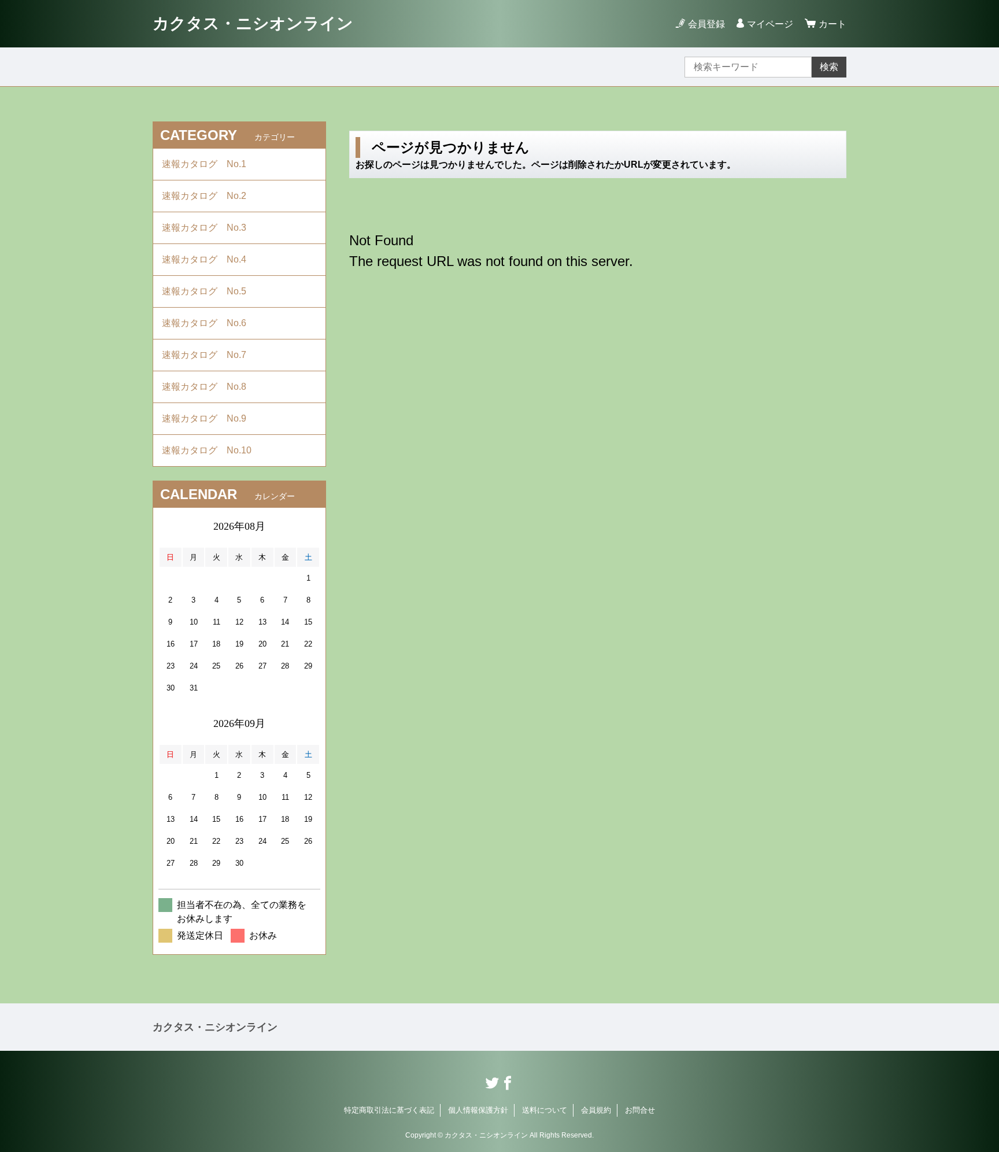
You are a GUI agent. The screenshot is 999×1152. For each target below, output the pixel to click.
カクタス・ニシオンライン (253, 23)
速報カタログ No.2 (209, 196)
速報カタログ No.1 (209, 164)
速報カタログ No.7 (209, 355)
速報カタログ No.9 (209, 418)
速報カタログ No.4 (209, 259)
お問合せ (640, 1110)
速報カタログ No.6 (210, 323)
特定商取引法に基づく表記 (389, 1110)
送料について (544, 1110)
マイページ (770, 24)
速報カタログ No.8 (209, 387)
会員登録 (706, 24)
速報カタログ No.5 (209, 291)
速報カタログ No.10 (211, 450)
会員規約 (596, 1110)
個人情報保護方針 (478, 1110)
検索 (829, 67)
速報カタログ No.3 (209, 227)
